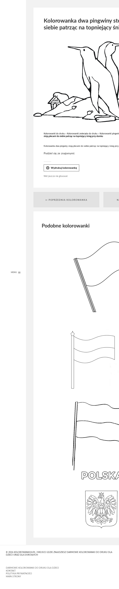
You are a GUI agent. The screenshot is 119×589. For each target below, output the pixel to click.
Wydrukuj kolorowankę (61, 168)
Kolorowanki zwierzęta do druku (82, 134)
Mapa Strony (13, 577)
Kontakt (11, 571)
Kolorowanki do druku (54, 134)
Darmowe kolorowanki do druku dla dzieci (32, 568)
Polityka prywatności (19, 574)
